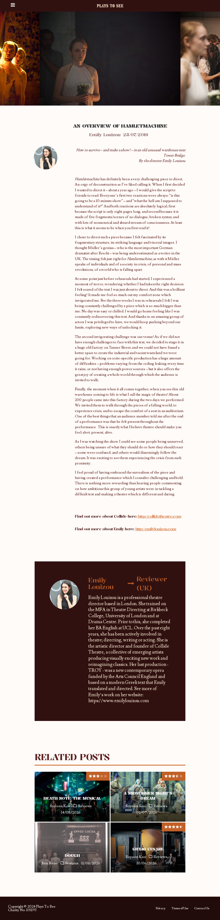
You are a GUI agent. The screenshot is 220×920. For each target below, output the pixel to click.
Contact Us (201, 908)
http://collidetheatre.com (159, 516)
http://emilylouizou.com (155, 528)
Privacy (161, 908)
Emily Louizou (104, 135)
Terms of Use (179, 908)
